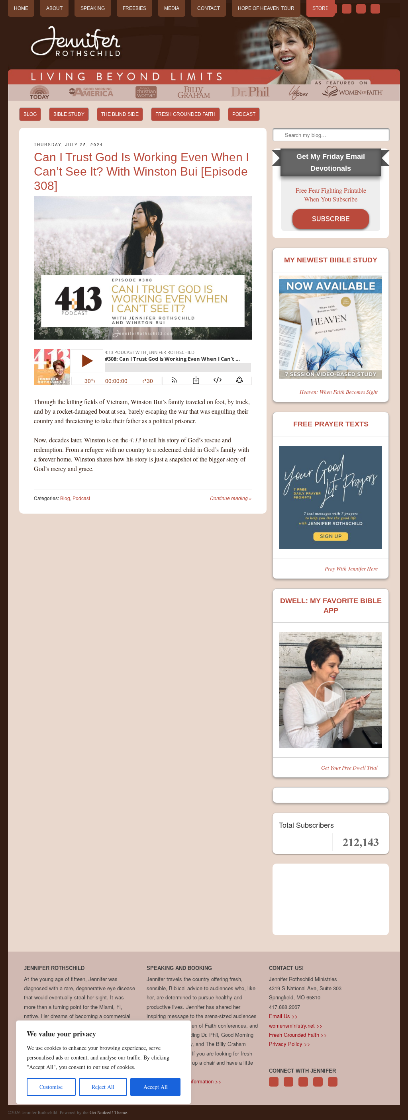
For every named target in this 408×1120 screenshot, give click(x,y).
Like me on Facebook (346, 9)
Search (279, 135)
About (54, 8)
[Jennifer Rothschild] (204, 43)
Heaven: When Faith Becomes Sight (339, 391)
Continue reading (231, 498)
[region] (103, 1062)
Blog (30, 114)
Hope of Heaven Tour (266, 8)
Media (171, 8)
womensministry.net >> (296, 1025)
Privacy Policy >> (289, 1044)
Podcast (243, 114)
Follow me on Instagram (318, 1086)
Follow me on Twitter (332, 9)
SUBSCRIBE (331, 218)
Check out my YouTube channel (361, 9)
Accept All (155, 1087)
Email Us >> (283, 1016)
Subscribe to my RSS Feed (375, 9)
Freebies (134, 8)
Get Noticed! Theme (108, 1112)
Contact (208, 8)
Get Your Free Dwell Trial (349, 767)
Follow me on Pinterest (303, 1086)
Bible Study (68, 114)
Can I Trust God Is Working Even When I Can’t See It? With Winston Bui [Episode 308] (141, 171)
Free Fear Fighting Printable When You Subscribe (331, 194)
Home (21, 8)
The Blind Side (120, 114)
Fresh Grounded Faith (185, 114)
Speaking (92, 8)
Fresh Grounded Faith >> (298, 1034)
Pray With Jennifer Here (351, 568)
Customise (51, 1087)
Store (320, 8)
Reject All (103, 1087)
